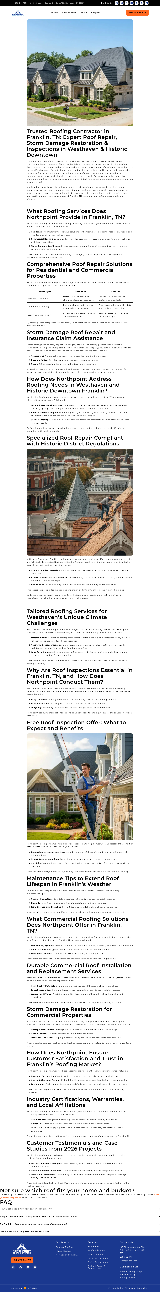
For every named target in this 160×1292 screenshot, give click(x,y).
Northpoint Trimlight (67, 1255)
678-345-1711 (21, 3)
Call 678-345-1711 (22, 1260)
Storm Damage (95, 1254)
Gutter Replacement (98, 1258)
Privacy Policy (115, 1288)
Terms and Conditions (137, 1288)
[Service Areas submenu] (77, 12)
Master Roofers (63, 1251)
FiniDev (33, 1288)
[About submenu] (88, 12)
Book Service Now (137, 13)
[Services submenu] (59, 12)
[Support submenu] (100, 12)
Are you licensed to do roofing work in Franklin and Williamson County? (38, 1216)
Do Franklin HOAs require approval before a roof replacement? (33, 1224)
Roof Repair (94, 1246)
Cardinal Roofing (64, 1247)
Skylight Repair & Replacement (96, 1267)
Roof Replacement (97, 1250)
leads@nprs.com (128, 1261)
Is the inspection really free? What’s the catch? (25, 1232)
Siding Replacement (98, 1262)
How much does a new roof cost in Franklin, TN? (26, 1209)
